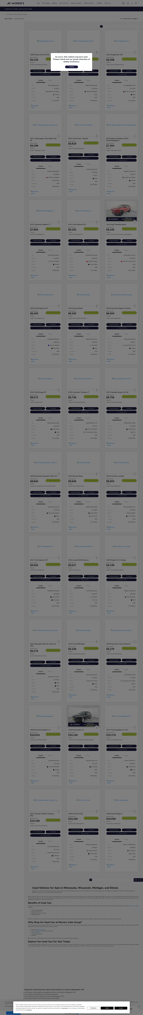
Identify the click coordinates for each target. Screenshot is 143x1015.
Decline (107, 1008)
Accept (121, 1008)
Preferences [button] (29, 1010)
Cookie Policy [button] (65, 1008)
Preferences (93, 1008)
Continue (71, 67)
